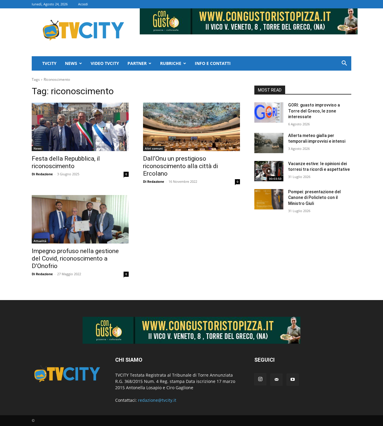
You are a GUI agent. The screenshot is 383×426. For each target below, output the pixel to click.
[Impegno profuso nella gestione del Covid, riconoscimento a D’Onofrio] (80, 219)
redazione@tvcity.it (157, 400)
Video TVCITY (105, 63)
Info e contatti (213, 63)
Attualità (40, 241)
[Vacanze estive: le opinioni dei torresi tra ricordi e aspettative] (268, 171)
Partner (137, 63)
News (71, 63)
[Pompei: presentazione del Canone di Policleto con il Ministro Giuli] (268, 199)
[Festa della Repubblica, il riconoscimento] (80, 127)
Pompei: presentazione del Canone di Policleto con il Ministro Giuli (314, 197)
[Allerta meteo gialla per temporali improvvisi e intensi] (268, 143)
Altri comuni (154, 148)
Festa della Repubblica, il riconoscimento (66, 162)
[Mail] (276, 380)
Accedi (83, 4)
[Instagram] (260, 379)
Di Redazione (42, 174)
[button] (344, 64)
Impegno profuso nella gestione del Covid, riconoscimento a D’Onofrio (75, 258)
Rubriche (170, 63)
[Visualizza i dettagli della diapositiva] (191, 330)
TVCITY (49, 63)
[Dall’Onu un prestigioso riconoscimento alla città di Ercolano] (191, 127)
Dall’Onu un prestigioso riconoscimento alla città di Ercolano (180, 166)
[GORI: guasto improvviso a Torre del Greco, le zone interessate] (268, 112)
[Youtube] (293, 380)
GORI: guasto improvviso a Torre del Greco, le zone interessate (314, 111)
